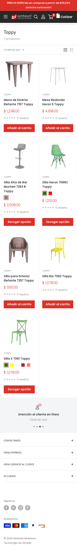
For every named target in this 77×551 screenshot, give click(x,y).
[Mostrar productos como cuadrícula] (65, 50)
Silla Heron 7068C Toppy (55, 184)
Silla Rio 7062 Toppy (57, 276)
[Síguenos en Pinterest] (27, 507)
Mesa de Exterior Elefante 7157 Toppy (18, 102)
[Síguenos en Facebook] (6, 507)
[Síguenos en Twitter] (13, 507)
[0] (50, 17)
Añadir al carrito (19, 128)
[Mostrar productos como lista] (71, 50)
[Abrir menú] (5, 16)
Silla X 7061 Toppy (17, 359)
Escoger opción (19, 222)
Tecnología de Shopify (17, 543)
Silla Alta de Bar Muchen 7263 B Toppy (15, 186)
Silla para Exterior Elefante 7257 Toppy (19, 278)
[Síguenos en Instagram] (20, 507)
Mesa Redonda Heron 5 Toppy (53, 102)
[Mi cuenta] (43, 17)
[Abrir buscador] (36, 17)
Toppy (7, 94)
